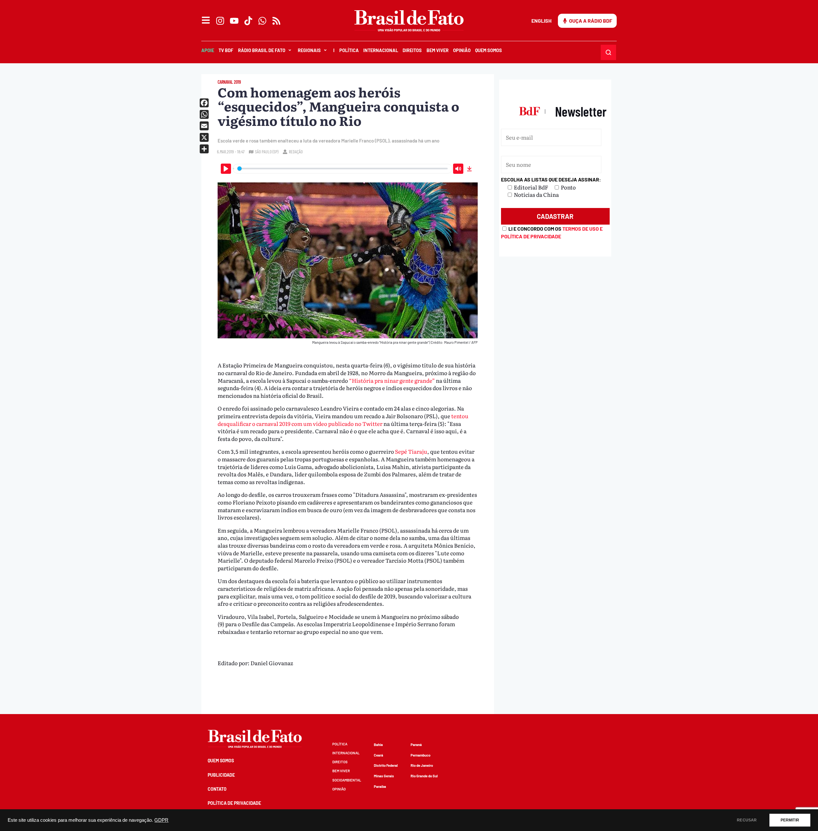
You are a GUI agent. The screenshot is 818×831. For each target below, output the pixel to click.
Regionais (309, 50)
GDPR (161, 820)
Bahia (378, 745)
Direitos (412, 50)
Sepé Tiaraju (411, 451)
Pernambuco (420, 755)
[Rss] (276, 20)
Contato (217, 789)
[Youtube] (234, 20)
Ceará (378, 755)
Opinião (462, 50)
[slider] (342, 168)
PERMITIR (790, 820)
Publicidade (221, 775)
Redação (296, 151)
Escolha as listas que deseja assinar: (551, 179)
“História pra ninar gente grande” (392, 380)
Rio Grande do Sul (424, 776)
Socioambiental (346, 780)
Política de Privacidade (234, 803)
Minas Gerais (384, 776)
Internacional (380, 50)
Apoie (207, 50)
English (541, 21)
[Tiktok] (248, 20)
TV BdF (226, 50)
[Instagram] (220, 20)
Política (349, 50)
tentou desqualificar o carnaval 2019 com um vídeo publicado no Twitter (343, 419)
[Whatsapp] (262, 20)
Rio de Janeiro (422, 765)
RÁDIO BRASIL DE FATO (261, 50)
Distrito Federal (386, 765)
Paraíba (380, 786)
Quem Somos (488, 50)
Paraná (416, 745)
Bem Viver (438, 50)
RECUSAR (747, 820)
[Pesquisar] (608, 52)
